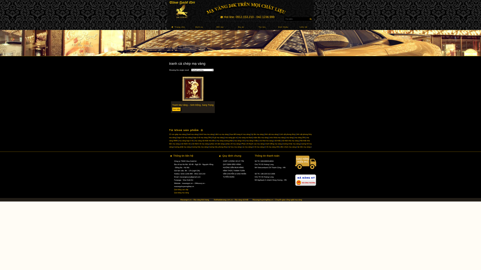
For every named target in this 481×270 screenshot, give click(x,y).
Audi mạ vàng (192, 134)
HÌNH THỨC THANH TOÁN (234, 171)
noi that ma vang (266, 141)
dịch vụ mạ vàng (221, 134)
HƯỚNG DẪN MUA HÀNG (233, 167)
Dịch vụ (199, 27)
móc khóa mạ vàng (277, 137)
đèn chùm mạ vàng (288, 147)
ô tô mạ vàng (258, 147)
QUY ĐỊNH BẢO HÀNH (232, 164)
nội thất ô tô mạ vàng (200, 144)
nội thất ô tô (185, 144)
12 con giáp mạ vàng (177, 134)
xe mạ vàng (247, 147)
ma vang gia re (231, 137)
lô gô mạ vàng (218, 137)
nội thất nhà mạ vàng (290, 141)
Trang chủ (180, 27)
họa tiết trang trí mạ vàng (240, 134)
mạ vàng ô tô (239, 141)
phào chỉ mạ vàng (233, 144)
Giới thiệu (283, 27)
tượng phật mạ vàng (182, 147)
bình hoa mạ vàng (207, 134)
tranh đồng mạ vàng (274, 144)
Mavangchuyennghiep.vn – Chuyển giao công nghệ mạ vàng (277, 200)
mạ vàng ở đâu (252, 141)
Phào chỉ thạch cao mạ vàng (253, 144)
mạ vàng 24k (300, 137)
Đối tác (220, 27)
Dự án (241, 27)
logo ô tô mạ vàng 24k (202, 137)
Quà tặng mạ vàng (181, 193)
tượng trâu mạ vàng (200, 147)
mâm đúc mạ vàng (260, 137)
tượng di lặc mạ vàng (291, 144)
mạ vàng (289, 137)
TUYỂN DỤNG (228, 177)
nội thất (277, 141)
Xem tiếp (176, 109)
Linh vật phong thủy (287, 134)
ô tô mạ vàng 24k (272, 147)
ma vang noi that (245, 137)
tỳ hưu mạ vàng (235, 147)
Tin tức (262, 27)
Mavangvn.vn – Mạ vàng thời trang (194, 200)
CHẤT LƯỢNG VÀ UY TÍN (233, 161)
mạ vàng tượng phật (225, 141)
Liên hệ (303, 27)
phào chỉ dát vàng (217, 144)
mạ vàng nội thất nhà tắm (205, 141)
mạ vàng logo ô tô (186, 141)
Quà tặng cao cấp (181, 189)
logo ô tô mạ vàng (184, 137)
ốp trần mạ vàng (303, 147)
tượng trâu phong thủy (218, 147)
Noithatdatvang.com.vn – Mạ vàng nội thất (231, 200)
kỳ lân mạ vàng (258, 134)
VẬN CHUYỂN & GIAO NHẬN (234, 174)
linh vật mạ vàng (271, 134)
